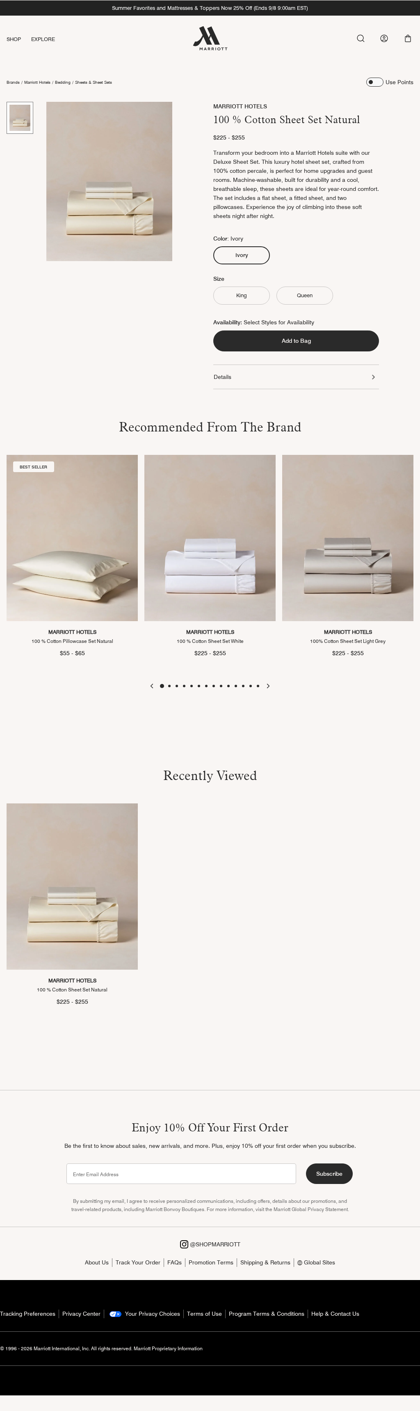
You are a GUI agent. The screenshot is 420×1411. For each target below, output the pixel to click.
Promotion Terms (211, 1262)
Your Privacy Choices (151, 1313)
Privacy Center (81, 1313)
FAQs (174, 1262)
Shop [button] (14, 39)
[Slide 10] (228, 686)
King (241, 295)
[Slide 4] (184, 686)
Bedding (63, 82)
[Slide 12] (243, 686)
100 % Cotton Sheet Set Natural (72, 990)
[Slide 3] (177, 686)
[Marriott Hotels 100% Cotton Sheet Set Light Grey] (347, 538)
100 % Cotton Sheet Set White (210, 641)
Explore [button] (43, 39)
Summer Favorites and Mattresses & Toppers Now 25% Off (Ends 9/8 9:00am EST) (210, 8)
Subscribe (329, 1173)
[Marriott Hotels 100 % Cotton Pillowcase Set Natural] (72, 538)
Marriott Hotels (37, 82)
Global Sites (318, 1262)
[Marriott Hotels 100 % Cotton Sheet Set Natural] (72, 886)
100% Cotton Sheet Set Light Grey (348, 641)
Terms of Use (204, 1313)
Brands (13, 82)
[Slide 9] (221, 686)
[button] (407, 38)
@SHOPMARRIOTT (214, 1244)
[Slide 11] (236, 686)
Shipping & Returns (265, 1262)
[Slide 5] (191, 686)
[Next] (268, 686)
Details (222, 377)
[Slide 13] (251, 686)
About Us (97, 1262)
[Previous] (152, 686)
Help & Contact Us (335, 1313)
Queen (305, 295)
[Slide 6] (199, 686)
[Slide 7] (206, 686)
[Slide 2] (169, 686)
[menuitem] (19, 39)
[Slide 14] (258, 686)
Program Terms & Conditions (266, 1313)
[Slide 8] (214, 686)
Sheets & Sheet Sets (93, 82)
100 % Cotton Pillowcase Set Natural (72, 641)
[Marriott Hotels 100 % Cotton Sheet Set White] (210, 538)
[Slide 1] (20, 118)
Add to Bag (296, 340)
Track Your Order (138, 1262)
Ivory (245, 254)
